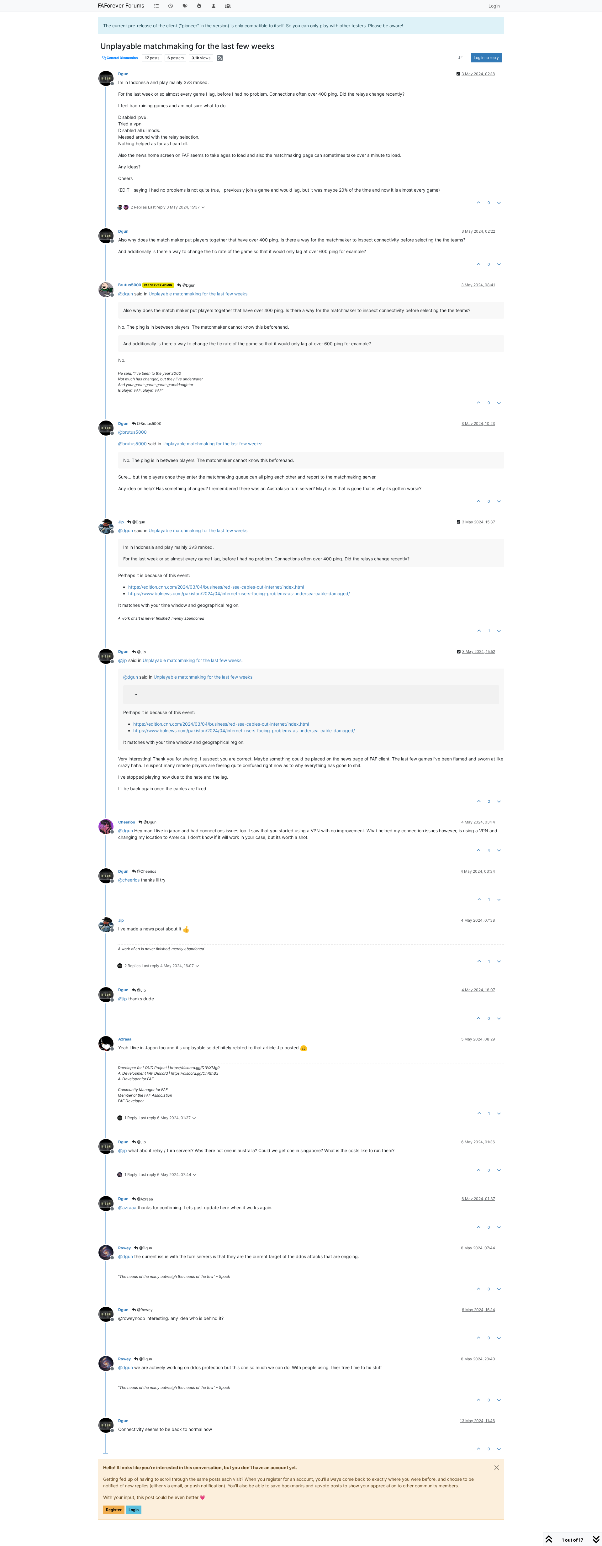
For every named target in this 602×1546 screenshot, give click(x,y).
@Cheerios (146, 871)
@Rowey (144, 1309)
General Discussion (122, 58)
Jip (121, 522)
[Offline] (108, 78)
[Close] (496, 1467)
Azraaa (124, 1039)
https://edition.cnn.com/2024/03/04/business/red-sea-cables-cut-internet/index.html (216, 587)
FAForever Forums (121, 5)
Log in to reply (486, 57)
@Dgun (188, 285)
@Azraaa (144, 1199)
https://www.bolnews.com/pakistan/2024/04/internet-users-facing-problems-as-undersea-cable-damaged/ (239, 593)
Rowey (124, 1248)
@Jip (141, 651)
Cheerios (126, 822)
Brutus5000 (129, 285)
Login (134, 1509)
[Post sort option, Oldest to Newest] (461, 57)
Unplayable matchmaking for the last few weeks (198, 293)
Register (114, 1509)
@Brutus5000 (148, 423)
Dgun (123, 73)
